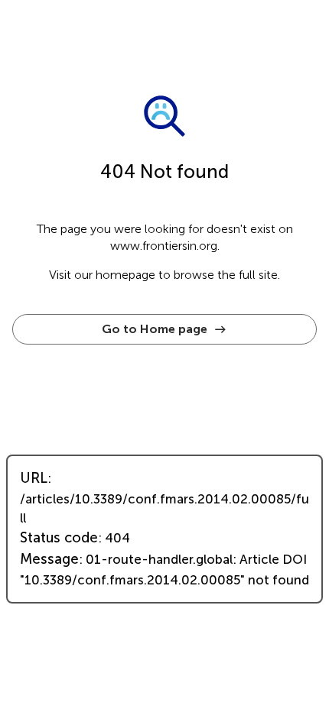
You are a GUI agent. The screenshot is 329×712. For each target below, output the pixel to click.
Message (49, 559)
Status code (59, 537)
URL (33, 478)
